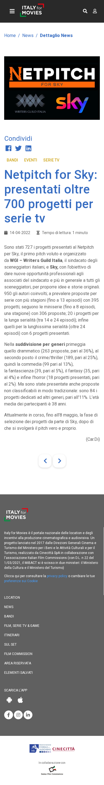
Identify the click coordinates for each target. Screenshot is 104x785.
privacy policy (57, 576)
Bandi (12, 160)
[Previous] (45, 461)
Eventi (30, 160)
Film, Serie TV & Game (21, 626)
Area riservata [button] (17, 663)
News (28, 35)
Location (12, 598)
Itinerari (11, 635)
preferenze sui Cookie (21, 581)
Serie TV (51, 160)
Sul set (10, 644)
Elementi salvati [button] (18, 673)
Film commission (18, 654)
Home (10, 35)
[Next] (59, 461)
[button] (85, 11)
